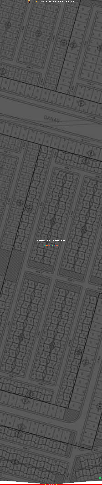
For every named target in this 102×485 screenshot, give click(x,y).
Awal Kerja (67, 1)
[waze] (46, 245)
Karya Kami (55, 1)
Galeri (37, 1)
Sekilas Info (60, 1)
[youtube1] (56, 245)
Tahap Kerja (48, 1)
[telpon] (49, 245)
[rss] (47, 245)
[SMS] (51, 245)
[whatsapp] (52, 245)
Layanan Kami (42, 1)
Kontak (72, 1)
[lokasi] (44, 245)
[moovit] (57, 245)
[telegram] (54, 245)
